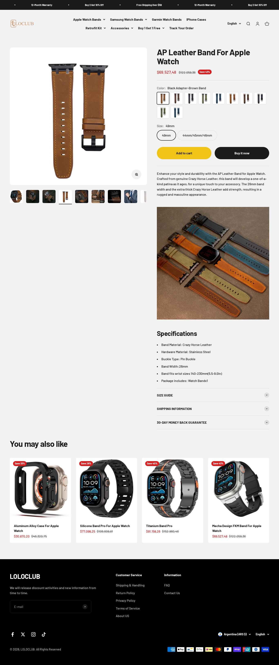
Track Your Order (181, 28)
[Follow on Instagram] (33, 634)
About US (122, 616)
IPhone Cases (196, 19)
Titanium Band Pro (159, 526)
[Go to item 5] (81, 197)
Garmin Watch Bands (167, 19)
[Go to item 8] (130, 197)
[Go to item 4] (65, 197)
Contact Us (172, 593)
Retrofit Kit (94, 28)
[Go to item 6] (98, 197)
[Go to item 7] (114, 197)
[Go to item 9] (147, 197)
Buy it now (242, 153)
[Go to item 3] (49, 197)
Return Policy (125, 593)
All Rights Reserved (48, 649)
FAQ (167, 585)
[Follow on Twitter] (23, 634)
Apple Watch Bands (87, 19)
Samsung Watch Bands (126, 19)
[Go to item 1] (16, 197)
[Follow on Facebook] (12, 634)
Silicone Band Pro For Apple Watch (105, 526)
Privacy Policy (125, 600)
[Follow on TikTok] (44, 634)
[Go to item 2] (32, 197)
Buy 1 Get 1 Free (149, 28)
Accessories (120, 28)
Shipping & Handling (130, 585)
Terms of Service (128, 608)
